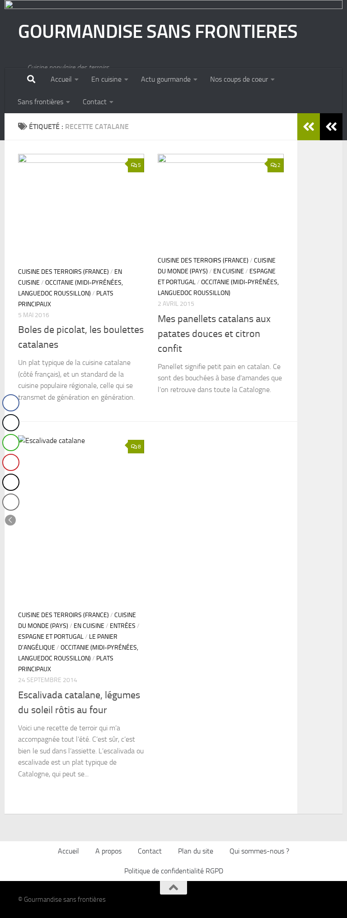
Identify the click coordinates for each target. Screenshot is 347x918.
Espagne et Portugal (51, 637)
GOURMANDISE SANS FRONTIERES (158, 31)
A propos (108, 851)
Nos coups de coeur (239, 79)
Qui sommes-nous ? (259, 851)
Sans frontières (40, 101)
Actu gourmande (166, 79)
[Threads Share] (10, 482)
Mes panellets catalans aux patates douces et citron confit (214, 334)
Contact (95, 101)
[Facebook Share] (10, 402)
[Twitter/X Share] (10, 422)
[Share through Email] (10, 502)
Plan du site (195, 851)
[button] (10, 520)
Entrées (123, 626)
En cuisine (106, 79)
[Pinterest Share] (10, 462)
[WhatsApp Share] (10, 442)
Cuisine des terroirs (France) (63, 272)
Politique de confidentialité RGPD (173, 871)
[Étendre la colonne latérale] (331, 126)
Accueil (61, 79)
